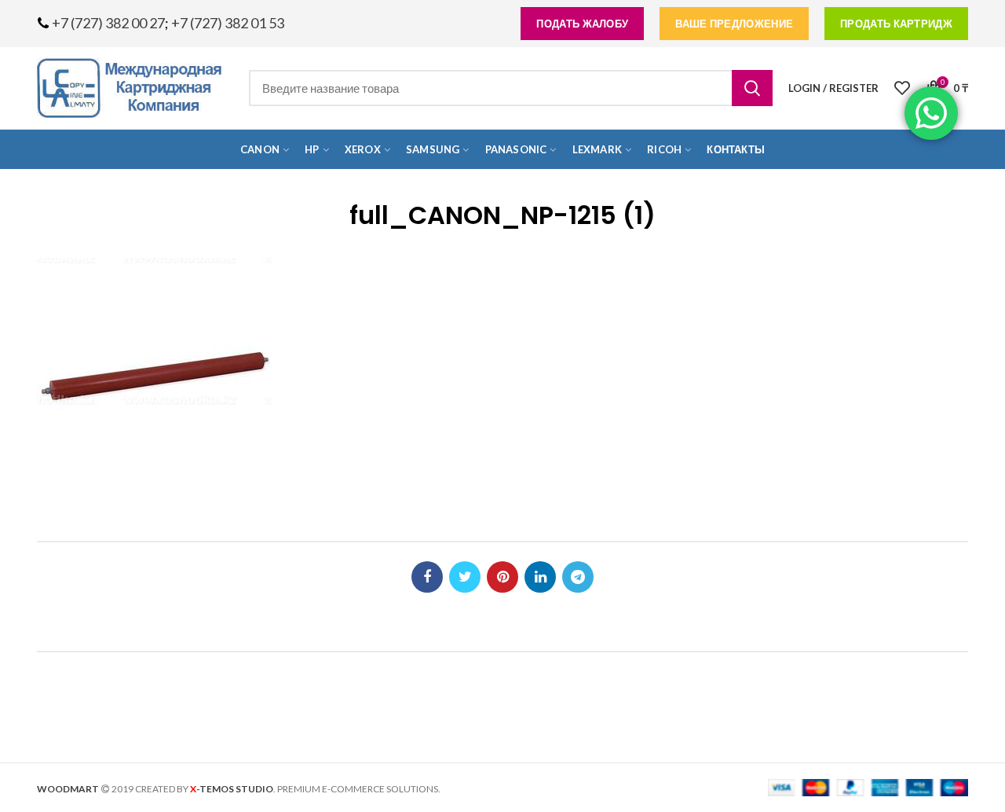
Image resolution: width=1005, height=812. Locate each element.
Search (752, 88)
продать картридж (896, 23)
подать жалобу (582, 23)
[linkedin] (540, 577)
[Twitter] (465, 577)
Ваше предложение (734, 23)
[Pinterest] (502, 577)
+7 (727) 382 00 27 (108, 22)
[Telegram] (578, 577)
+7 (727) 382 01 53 (227, 22)
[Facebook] (427, 577)
